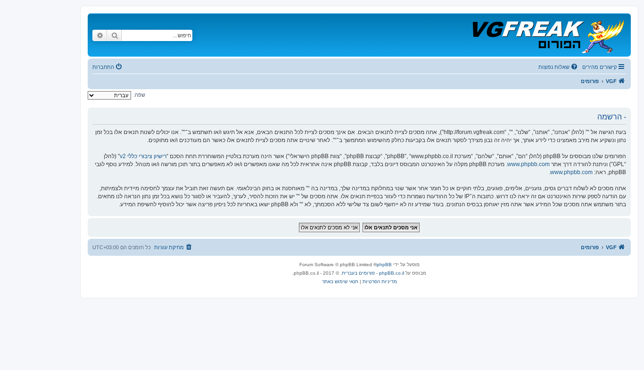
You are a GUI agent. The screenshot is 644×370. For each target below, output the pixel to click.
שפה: (139, 95)
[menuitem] (558, 67)
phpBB (384, 264)
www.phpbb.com (528, 164)
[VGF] (547, 35)
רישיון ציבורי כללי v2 (143, 156)
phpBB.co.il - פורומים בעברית (373, 273)
